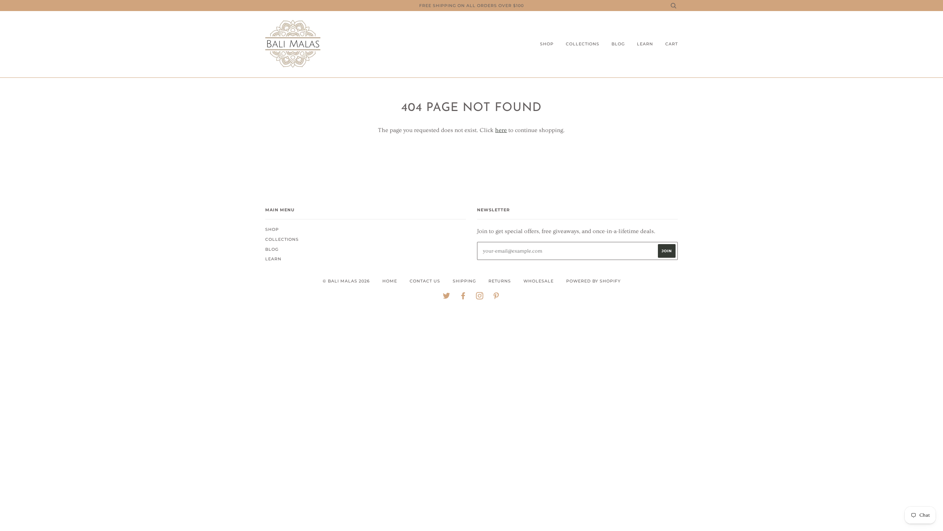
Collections (582, 43)
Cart (671, 43)
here (501, 130)
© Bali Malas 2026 (346, 281)
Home (389, 281)
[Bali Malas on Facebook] (463, 297)
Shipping (464, 281)
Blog (618, 43)
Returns (499, 281)
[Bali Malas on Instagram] (480, 297)
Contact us (425, 281)
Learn (645, 43)
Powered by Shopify (593, 281)
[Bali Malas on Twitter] (447, 297)
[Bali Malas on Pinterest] (496, 297)
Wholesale (538, 281)
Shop (547, 43)
